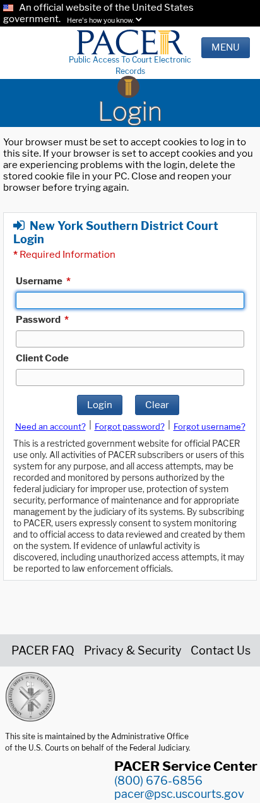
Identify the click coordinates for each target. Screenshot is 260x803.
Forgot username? (209, 426)
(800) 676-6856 (158, 780)
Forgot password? (130, 426)
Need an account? (50, 426)
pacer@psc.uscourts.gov (179, 793)
